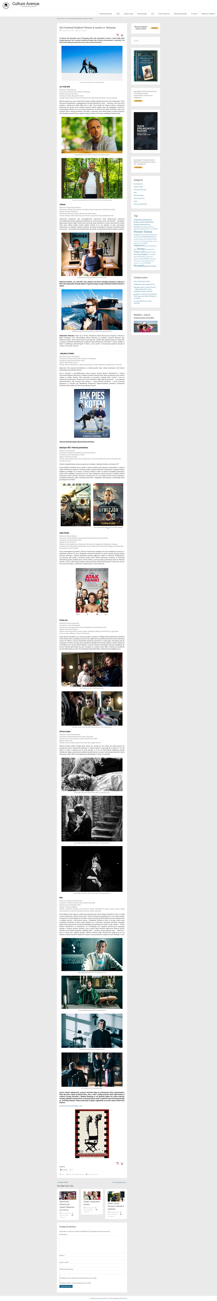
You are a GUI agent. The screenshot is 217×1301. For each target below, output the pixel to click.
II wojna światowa (148, 237)
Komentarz (63, 1234)
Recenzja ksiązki (140, 254)
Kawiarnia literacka (105, 14)
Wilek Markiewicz (137, 261)
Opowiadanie (153, 245)
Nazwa (62, 1255)
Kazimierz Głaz (137, 241)
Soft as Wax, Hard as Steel (142, 281)
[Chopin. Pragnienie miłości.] (92, 1199)
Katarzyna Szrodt (142, 239)
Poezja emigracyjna (149, 249)
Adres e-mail (64, 1262)
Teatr (118, 14)
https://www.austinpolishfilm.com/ (70, 1106)
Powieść (148, 252)
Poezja (141, 248)
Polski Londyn (140, 252)
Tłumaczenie (153, 259)
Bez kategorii (138, 184)
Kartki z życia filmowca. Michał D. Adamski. (116, 1206)
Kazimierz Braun (152, 239)
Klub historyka (142, 14)
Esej (153, 227)
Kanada (136, 239)
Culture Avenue (81, 30)
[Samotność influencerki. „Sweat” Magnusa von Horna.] (67, 1199)
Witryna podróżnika (180, 14)
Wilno (143, 261)
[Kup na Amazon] (146, 81)
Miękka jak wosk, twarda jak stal (144, 284)
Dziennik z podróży (146, 227)
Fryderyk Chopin (145, 234)
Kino (152, 14)
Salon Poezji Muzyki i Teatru (142, 256)
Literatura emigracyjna (147, 241)
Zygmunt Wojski (150, 266)
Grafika (151, 234)
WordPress (105, 1298)
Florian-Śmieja (143, 231)
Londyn (145, 243)
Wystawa (148, 263)
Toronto (146, 259)
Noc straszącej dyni (120, 1182)
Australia (143, 224)
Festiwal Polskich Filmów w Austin (144, 229)
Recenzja (153, 252)
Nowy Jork (147, 245)
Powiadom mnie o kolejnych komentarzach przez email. (78, 1278)
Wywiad (139, 265)
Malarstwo (139, 245)
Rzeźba (153, 254)
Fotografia (137, 234)
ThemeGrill (123, 1298)
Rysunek (149, 254)
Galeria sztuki (128, 14)
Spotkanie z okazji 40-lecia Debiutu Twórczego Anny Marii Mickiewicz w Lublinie (145, 296)
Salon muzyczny (164, 14)
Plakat (135, 249)
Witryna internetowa (66, 1269)
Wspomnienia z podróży (139, 263)
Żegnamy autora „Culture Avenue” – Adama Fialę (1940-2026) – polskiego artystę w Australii (145, 289)
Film (156, 229)
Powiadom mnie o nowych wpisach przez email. (75, 1283)
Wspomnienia (150, 261)
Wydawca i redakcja (208, 14)
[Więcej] (146, 326)
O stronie (194, 14)
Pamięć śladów (62, 1182)
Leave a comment (92, 1174)
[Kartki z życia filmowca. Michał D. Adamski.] (116, 1201)
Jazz (156, 237)
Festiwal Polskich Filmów (75, 1174)
